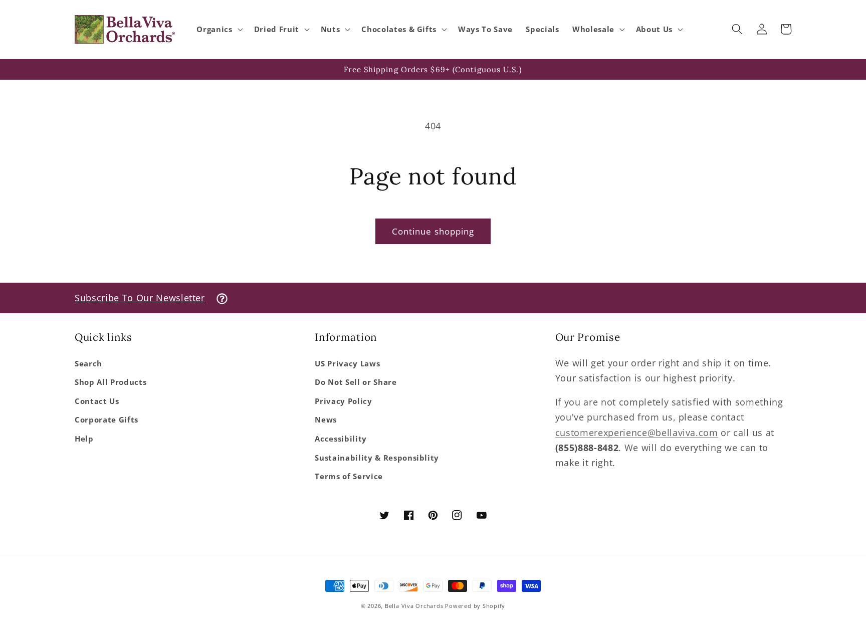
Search (88, 363)
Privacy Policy (343, 401)
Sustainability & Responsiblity (377, 458)
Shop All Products (110, 382)
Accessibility (341, 439)
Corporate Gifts (106, 419)
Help (84, 439)
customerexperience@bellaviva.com (636, 433)
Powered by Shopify (475, 605)
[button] (218, 29)
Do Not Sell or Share (355, 382)
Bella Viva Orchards (414, 605)
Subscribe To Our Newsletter (140, 298)
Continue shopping (433, 231)
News (326, 419)
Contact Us (97, 401)
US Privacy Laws (347, 363)
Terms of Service (349, 476)
